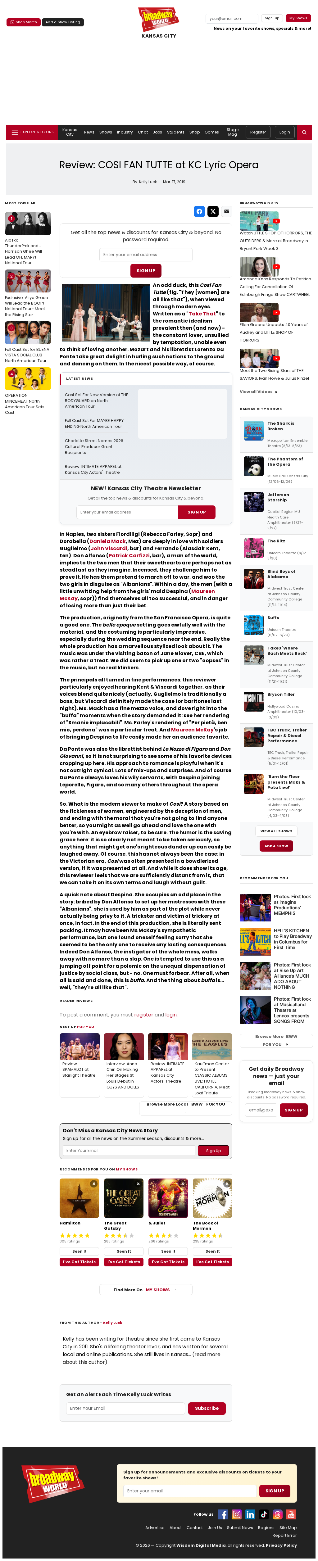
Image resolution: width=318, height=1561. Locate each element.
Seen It (79, 1251)
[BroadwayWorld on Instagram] (236, 1514)
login (171, 1014)
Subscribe (207, 1408)
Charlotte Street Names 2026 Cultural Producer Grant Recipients (94, 446)
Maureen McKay (192, 729)
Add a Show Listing (63, 22)
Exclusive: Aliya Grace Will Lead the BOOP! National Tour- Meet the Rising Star (26, 295)
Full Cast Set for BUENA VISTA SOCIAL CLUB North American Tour (27, 344)
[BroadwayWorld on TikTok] (264, 1514)
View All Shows (276, 831)
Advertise (155, 1528)
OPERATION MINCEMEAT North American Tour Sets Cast (24, 393)
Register (258, 132)
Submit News (240, 1528)
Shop (194, 132)
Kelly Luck (112, 1322)
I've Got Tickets (79, 1262)
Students (175, 132)
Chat (143, 132)
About (176, 1528)
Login (284, 132)
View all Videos (256, 392)
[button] (304, 132)
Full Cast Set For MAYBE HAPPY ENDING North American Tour (95, 423)
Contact (195, 1528)
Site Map (288, 1528)
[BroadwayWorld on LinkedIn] (250, 1514)
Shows (105, 132)
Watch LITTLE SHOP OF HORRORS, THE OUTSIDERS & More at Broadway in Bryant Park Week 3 (276, 240)
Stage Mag (232, 132)
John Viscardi (109, 548)
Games (212, 132)
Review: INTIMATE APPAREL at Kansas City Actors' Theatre (93, 469)
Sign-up (272, 18)
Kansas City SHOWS (261, 408)
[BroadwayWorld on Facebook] (223, 1514)
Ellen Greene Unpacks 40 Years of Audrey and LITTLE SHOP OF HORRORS (274, 332)
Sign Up (146, 271)
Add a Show (276, 846)
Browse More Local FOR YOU (186, 1104)
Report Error (285, 1535)
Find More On (142, 1290)
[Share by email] (226, 211)
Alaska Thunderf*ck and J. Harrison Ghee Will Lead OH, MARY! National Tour (24, 241)
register (143, 1014)
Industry (125, 132)
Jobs (157, 132)
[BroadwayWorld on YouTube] (291, 1514)
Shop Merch (26, 22)
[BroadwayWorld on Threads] (277, 1514)
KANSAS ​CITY (159, 36)
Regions (266, 1528)
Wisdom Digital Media (201, 1545)
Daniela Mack (107, 541)
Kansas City (69, 132)
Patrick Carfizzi (129, 555)
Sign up (294, 1110)
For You (85, 1026)
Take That (202, 313)
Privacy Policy (281, 1545)
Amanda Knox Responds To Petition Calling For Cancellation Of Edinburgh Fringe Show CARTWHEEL (275, 286)
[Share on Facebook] (199, 211)
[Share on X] (213, 211)
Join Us (215, 1528)
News (89, 132)
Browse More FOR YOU (276, 1040)
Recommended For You (264, 878)
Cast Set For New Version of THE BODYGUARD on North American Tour (96, 400)
